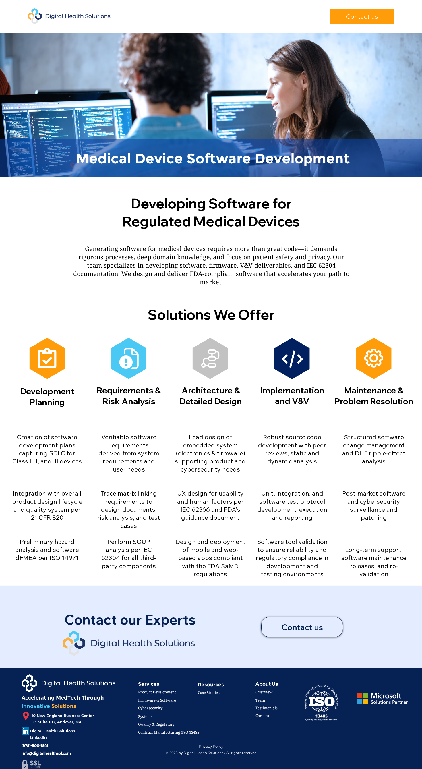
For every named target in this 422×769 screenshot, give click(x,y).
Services (148, 684)
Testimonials (266, 707)
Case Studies (209, 692)
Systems (145, 716)
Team (260, 700)
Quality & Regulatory (156, 724)
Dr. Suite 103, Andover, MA (57, 722)
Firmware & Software (157, 700)
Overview (263, 692)
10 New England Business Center (63, 716)
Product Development (157, 692)
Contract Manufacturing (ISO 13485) (169, 732)
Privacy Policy (211, 746)
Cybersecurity (150, 707)
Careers (262, 715)
